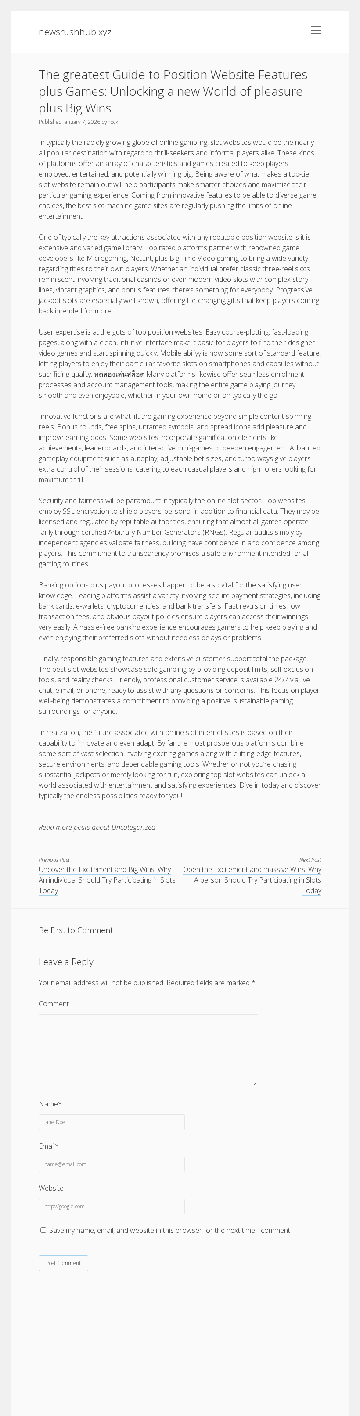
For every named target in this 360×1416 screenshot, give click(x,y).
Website (51, 1188)
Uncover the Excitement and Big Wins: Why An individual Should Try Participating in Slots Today (107, 880)
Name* (50, 1104)
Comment (54, 1004)
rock (113, 122)
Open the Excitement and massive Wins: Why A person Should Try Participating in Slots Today (252, 880)
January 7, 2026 (81, 122)
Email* (49, 1146)
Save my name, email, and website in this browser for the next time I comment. (170, 1230)
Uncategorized (133, 827)
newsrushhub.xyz (75, 31)
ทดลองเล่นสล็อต (119, 374)
